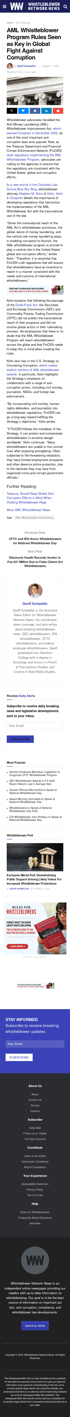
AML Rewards (23, 22)
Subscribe (20, 739)
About (35, 1094)
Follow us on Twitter (35, 1133)
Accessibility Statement (35, 1184)
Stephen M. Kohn (31, 193)
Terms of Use (35, 1195)
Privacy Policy (35, 1189)
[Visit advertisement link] (35, 290)
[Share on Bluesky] (23, 111)
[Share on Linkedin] (46, 111)
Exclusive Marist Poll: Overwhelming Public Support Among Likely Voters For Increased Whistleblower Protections (34, 879)
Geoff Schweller (26, 66)
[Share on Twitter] (12, 111)
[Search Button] (65, 6)
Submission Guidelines (35, 1161)
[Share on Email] (58, 111)
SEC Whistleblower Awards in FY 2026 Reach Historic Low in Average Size (32, 782)
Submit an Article (35, 1325)
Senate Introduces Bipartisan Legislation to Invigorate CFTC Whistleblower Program (34, 773)
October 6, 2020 (40, 888)
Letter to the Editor (35, 1156)
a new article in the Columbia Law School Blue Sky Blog (32, 186)
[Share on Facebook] (35, 111)
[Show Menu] (4, 6)
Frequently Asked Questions (35, 1217)
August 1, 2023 (51, 66)
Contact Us (35, 1100)
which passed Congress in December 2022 (34, 130)
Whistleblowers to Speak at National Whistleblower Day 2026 (30, 809)
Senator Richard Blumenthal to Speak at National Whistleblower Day (33, 791)
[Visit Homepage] (35, 6)
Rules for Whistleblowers (35, 1212)
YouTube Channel (35, 1139)
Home (10, 22)
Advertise (35, 1223)
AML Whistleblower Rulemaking (34, 517)
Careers (35, 1111)
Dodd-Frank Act (26, 304)
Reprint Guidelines (35, 1167)
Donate (35, 1105)
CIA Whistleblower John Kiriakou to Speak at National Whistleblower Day (35, 818)
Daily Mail (35, 1128)
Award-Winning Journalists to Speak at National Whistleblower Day (32, 800)
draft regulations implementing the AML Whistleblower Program (34, 157)
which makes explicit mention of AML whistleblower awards (33, 369)
